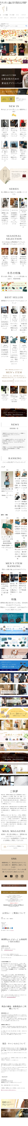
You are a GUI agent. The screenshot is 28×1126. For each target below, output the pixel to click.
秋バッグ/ (6, 25)
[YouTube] (6, 876)
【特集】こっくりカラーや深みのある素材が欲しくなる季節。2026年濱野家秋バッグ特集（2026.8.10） (13, 448)
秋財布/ (1, 25)
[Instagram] (17, 876)
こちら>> (12, 930)
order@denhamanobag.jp (8, 950)
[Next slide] (26, 47)
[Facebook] (11, 876)
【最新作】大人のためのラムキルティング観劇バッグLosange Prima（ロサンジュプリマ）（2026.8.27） (13, 435)
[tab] (9, 63)
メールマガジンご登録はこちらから (15, 847)
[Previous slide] (2, 47)
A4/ (7, 26)
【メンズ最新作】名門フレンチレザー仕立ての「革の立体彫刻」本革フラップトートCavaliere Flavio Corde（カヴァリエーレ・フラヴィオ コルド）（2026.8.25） (13, 441)
